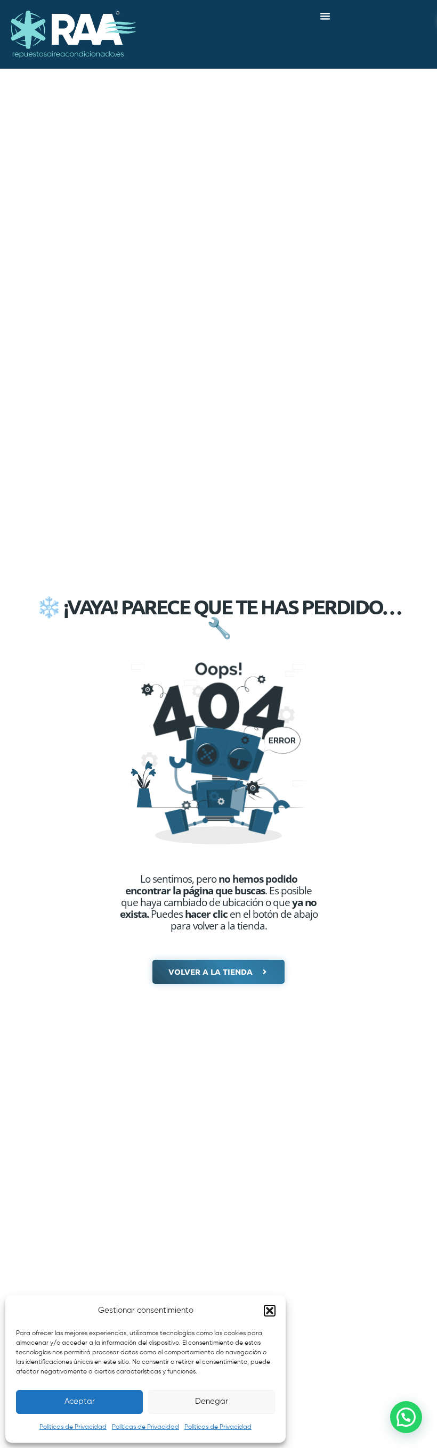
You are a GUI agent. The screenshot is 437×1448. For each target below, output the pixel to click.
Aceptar (79, 1401)
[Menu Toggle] (325, 16)
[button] (269, 1310)
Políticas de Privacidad (73, 1427)
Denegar (211, 1401)
